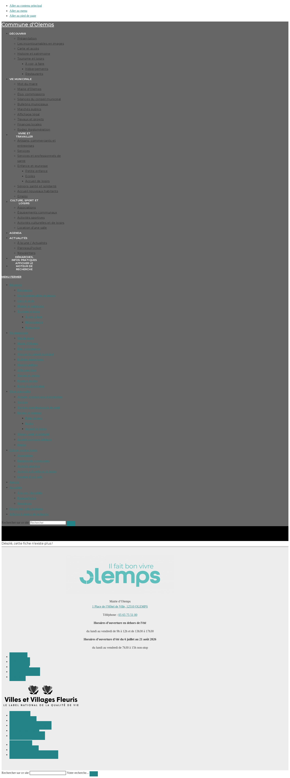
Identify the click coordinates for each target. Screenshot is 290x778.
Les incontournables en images (36, 295)
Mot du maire (25, 338)
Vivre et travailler (20, 391)
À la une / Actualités (29, 492)
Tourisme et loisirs (28, 311)
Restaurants (32, 327)
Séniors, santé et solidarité (33, 434)
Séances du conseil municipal (35, 354)
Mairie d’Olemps (27, 343)
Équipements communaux (33, 460)
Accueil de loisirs (36, 428)
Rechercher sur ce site (15, 772)
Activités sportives (28, 466)
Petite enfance (33, 418)
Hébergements (34, 322)
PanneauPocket (26, 498)
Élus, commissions (28, 348)
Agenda (14, 482)
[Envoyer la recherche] (71, 523)
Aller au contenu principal (25, 5)
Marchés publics (27, 364)
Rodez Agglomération (30, 386)
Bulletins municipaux (30, 359)
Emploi (21, 444)
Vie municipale (18, 332)
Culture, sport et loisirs (23, 450)
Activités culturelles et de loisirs (36, 471)
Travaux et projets (28, 375)
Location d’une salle (29, 476)
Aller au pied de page (22, 15)
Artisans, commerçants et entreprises (39, 396)
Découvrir (15, 284)
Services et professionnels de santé (38, 407)
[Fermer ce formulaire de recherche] (94, 773)
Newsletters (24, 503)
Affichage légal (26, 370)
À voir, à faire (33, 316)
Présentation (24, 290)
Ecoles (29, 423)
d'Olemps (28, 24)
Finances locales (27, 380)
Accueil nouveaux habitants (34, 439)
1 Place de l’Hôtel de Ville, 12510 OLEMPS (120, 606)
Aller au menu (18, 10)
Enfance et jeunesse (29, 412)
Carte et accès (25, 300)
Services (22, 402)
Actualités (15, 487)
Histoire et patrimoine (30, 306)
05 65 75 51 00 (127, 614)
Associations (25, 455)
